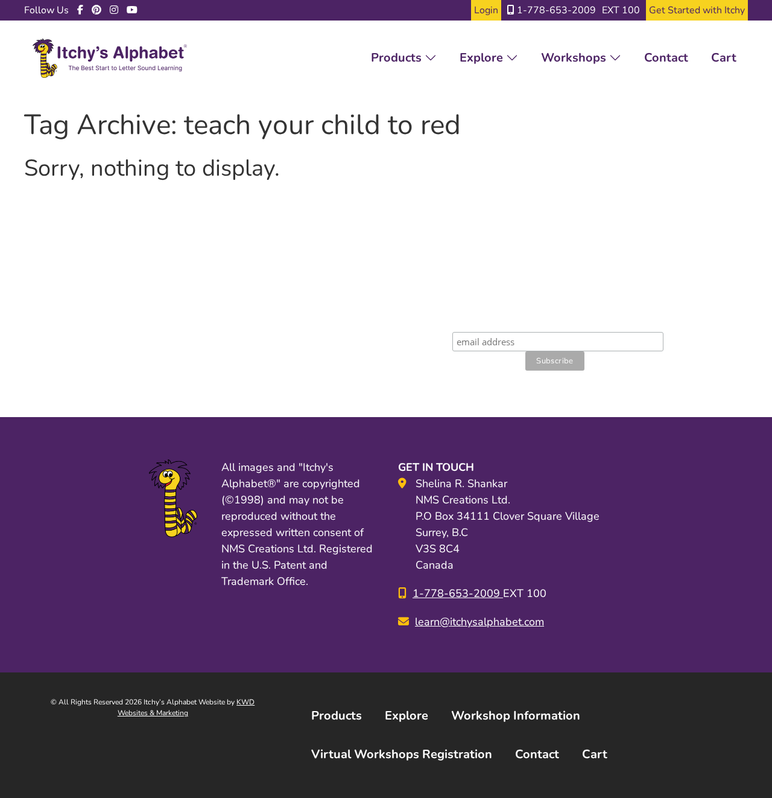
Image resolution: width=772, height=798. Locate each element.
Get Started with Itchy (697, 10)
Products (398, 57)
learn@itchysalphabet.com (479, 621)
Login (486, 10)
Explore (483, 57)
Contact (666, 57)
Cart (723, 57)
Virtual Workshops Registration (401, 754)
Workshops (575, 57)
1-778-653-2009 (555, 10)
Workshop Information (515, 715)
